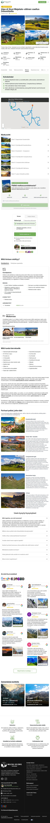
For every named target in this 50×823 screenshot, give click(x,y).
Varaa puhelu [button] (29, 248)
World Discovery (13, 810)
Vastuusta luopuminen (35, 816)
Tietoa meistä (29, 794)
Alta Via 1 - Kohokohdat (31, 774)
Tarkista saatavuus (24, 234)
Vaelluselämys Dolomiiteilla (6, 817)
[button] (13, 13)
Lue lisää (4, 644)
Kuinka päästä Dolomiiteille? (32, 789)
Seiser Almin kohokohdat (31, 775)
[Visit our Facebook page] (2, 779)
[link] (11, 791)
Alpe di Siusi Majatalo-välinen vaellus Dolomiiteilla (37, 767)
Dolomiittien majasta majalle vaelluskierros (35, 765)
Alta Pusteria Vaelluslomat (31, 779)
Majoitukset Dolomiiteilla (31, 787)
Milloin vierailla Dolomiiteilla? (32, 785)
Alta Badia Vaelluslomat (31, 777)
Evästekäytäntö (24, 819)
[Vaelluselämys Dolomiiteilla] (11, 765)
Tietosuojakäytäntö (25, 816)
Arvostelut (16, 816)
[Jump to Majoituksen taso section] (23, 57)
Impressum (44, 816)
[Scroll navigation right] (48, 70)
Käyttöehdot (16, 819)
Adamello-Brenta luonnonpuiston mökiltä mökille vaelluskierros (36, 771)
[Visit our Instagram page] (6, 779)
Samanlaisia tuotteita (10, 682)
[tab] (18, 216)
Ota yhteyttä (42, 2)
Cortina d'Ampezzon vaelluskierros (33, 768)
